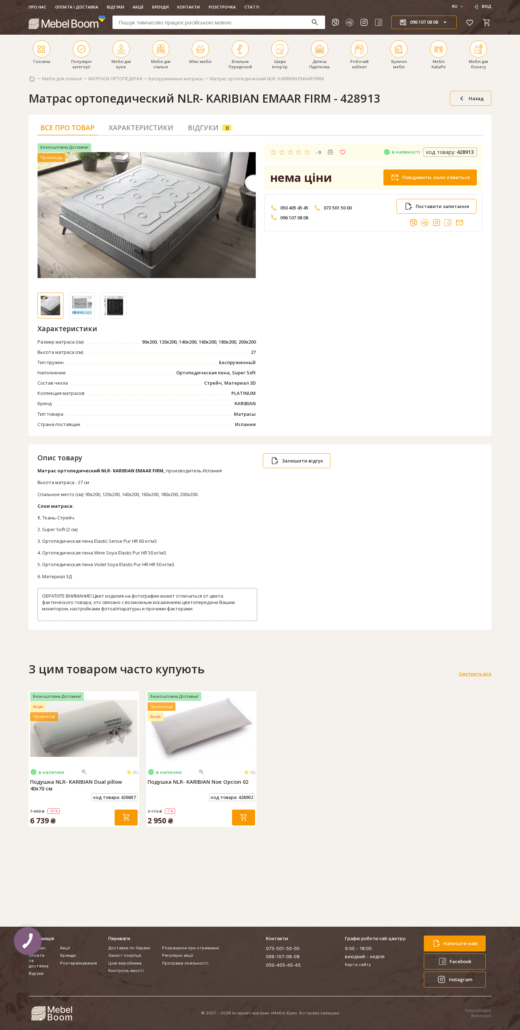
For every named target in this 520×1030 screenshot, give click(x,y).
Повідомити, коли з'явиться (436, 177)
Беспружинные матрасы (176, 79)
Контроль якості (126, 970)
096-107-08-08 (283, 956)
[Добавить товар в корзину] (126, 817)
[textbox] (218, 22)
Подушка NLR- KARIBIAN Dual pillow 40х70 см (76, 785)
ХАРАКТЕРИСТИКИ (141, 127)
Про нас (37, 7)
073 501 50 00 (338, 208)
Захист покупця (124, 955)
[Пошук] (318, 22)
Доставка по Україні (129, 947)
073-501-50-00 (283, 948)
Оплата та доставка (38, 960)
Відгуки (115, 7)
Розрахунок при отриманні (190, 947)
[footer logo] (52, 1013)
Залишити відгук (302, 461)
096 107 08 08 (294, 218)
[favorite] (470, 22)
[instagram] (364, 22)
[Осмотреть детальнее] (84, 772)
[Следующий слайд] (133, 728)
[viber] (335, 22)
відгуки (208, 127)
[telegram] (349, 22)
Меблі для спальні (62, 79)
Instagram (460, 979)
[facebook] (378, 22)
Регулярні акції (177, 955)
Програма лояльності (185, 963)
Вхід (486, 6)
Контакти (188, 7)
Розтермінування (78, 963)
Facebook (460, 961)
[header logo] (67, 22)
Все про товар (67, 127)
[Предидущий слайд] (34, 728)
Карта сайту (358, 964)
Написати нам (460, 943)
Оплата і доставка (76, 7)
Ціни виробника (124, 963)
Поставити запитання (442, 206)
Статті (251, 7)
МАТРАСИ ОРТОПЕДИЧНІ (115, 79)
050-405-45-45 (283, 965)
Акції (138, 7)
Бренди (160, 7)
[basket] (487, 22)
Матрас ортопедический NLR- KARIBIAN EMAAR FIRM (267, 79)
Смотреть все (475, 674)
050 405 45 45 (294, 208)
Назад (476, 98)
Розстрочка (222, 7)
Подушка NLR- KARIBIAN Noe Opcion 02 (198, 781)
